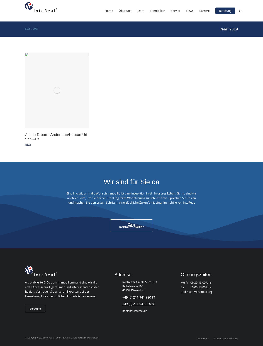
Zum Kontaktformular (131, 225)
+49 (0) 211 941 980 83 (138, 304)
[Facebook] (27, 318)
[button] (35, 308)
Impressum (203, 338)
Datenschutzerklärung (226, 338)
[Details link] (56, 90)
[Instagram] (34, 318)
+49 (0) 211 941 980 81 (138, 297)
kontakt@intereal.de (134, 311)
